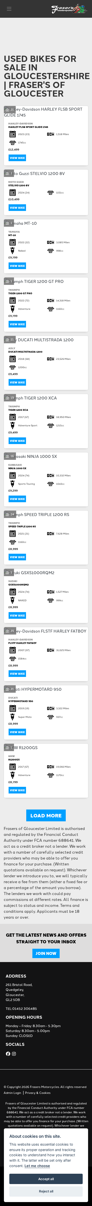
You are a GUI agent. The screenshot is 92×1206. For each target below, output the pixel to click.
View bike (17, 158)
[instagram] (14, 1053)
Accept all (46, 1179)
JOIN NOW (46, 953)
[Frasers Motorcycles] (69, 8)
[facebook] (9, 1053)
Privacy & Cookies (38, 1092)
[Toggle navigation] (9, 9)
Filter (76, 26)
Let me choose (37, 1166)
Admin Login (12, 1092)
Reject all (46, 1191)
